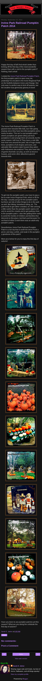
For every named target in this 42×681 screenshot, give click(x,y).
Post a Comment (9, 646)
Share (4, 635)
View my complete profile (19, 674)
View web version (21, 658)
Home (21, 654)
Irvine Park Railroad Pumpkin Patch (25, 76)
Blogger (25, 679)
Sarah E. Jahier (18, 666)
